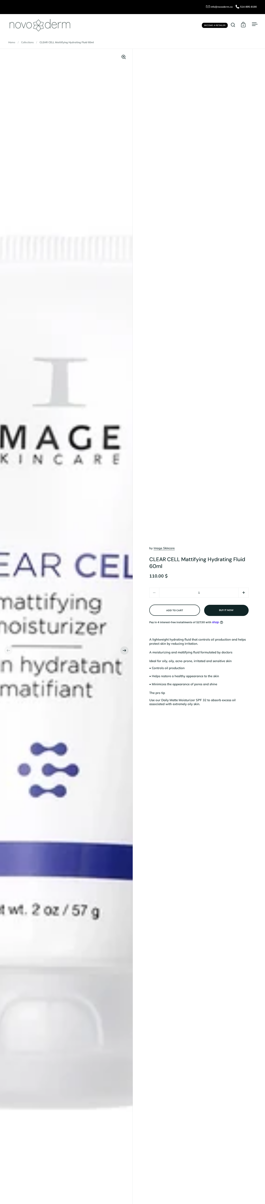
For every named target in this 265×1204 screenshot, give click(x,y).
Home (11, 42)
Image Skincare (164, 548)
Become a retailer (214, 25)
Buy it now (226, 610)
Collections (27, 42)
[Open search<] (233, 25)
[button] (8, 650)
